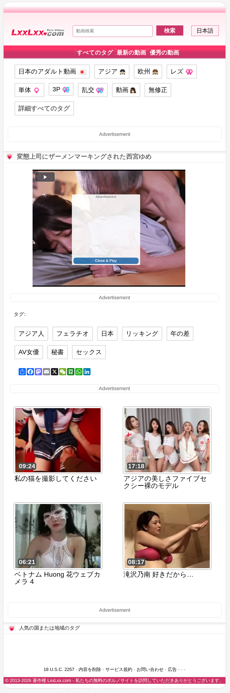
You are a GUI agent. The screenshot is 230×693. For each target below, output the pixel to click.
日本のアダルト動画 (48, 71)
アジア (108, 71)
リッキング (142, 333)
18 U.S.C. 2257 (59, 669)
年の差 (180, 333)
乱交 (89, 89)
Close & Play (106, 261)
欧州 (145, 71)
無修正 (157, 89)
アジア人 (31, 333)
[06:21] (57, 535)
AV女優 (28, 352)
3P (57, 89)
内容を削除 (90, 669)
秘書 (57, 352)
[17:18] (167, 440)
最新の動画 (131, 52)
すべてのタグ (95, 52)
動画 (123, 89)
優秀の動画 (164, 52)
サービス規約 (118, 669)
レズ (177, 71)
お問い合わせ (150, 669)
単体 (25, 89)
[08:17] (167, 535)
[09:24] (57, 440)
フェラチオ (72, 333)
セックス (89, 352)
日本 (107, 333)
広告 (172, 669)
